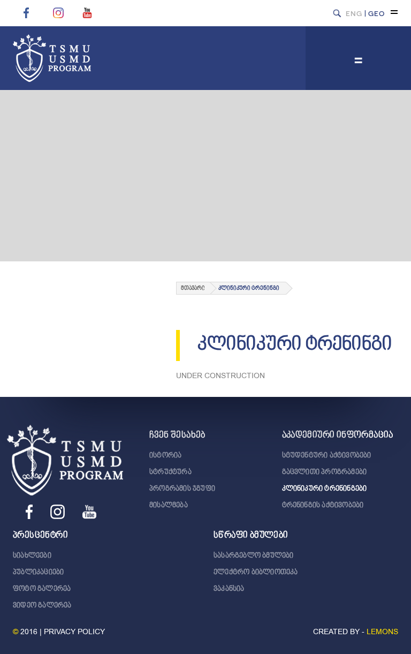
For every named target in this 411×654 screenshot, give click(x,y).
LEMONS (382, 632)
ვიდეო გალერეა (42, 606)
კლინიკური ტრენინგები (324, 489)
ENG (354, 13)
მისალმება (168, 505)
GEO (376, 13)
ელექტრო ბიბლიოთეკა (256, 572)
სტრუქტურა (170, 472)
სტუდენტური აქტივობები (326, 456)
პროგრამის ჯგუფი (182, 489)
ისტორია (165, 456)
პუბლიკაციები (38, 572)
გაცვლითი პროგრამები (324, 472)
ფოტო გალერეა (42, 589)
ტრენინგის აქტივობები (323, 505)
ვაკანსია (229, 589)
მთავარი (193, 288)
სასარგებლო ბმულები (254, 556)
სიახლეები (32, 556)
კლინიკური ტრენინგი (248, 288)
